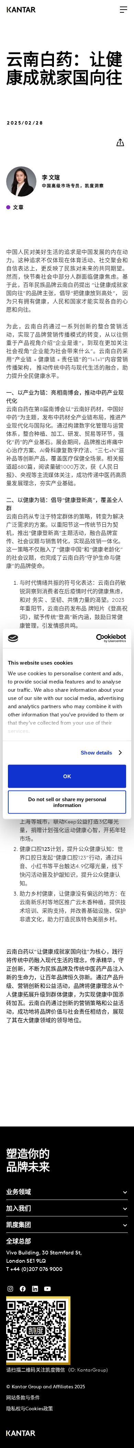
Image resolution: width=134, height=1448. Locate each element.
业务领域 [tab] (18, 1193)
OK (67, 776)
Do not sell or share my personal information (67, 802)
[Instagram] (10, 1290)
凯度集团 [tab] (18, 1226)
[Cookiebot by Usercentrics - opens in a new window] (96, 638)
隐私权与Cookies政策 (29, 1409)
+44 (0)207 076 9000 (36, 1269)
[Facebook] (23, 1290)
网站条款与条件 (23, 1398)
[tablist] (67, 1287)
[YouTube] (35, 1290)
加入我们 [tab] (18, 1209)
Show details (96, 753)
